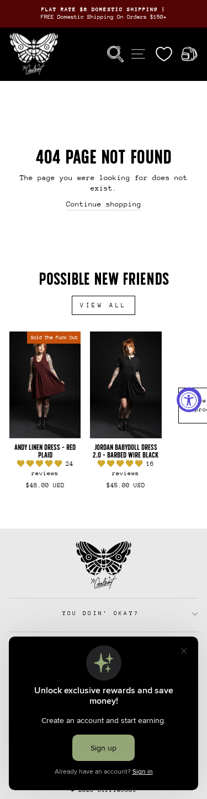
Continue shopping (103, 204)
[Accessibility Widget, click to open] (189, 399)
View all (103, 305)
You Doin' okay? (101, 613)
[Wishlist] (164, 54)
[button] (41, 464)
